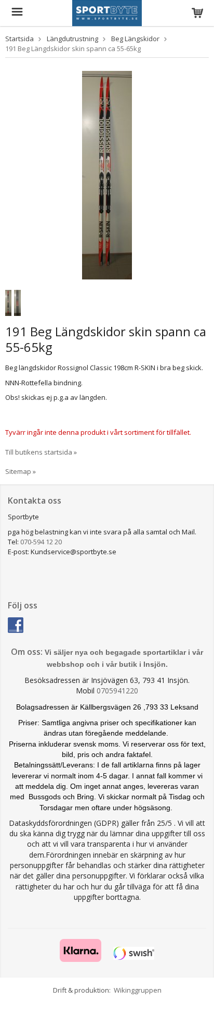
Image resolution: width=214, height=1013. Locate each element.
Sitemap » (20, 471)
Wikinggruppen (138, 990)
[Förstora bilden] (107, 174)
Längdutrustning (72, 38)
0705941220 (117, 690)
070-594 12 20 (41, 541)
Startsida (19, 38)
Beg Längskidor (135, 38)
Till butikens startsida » (41, 452)
